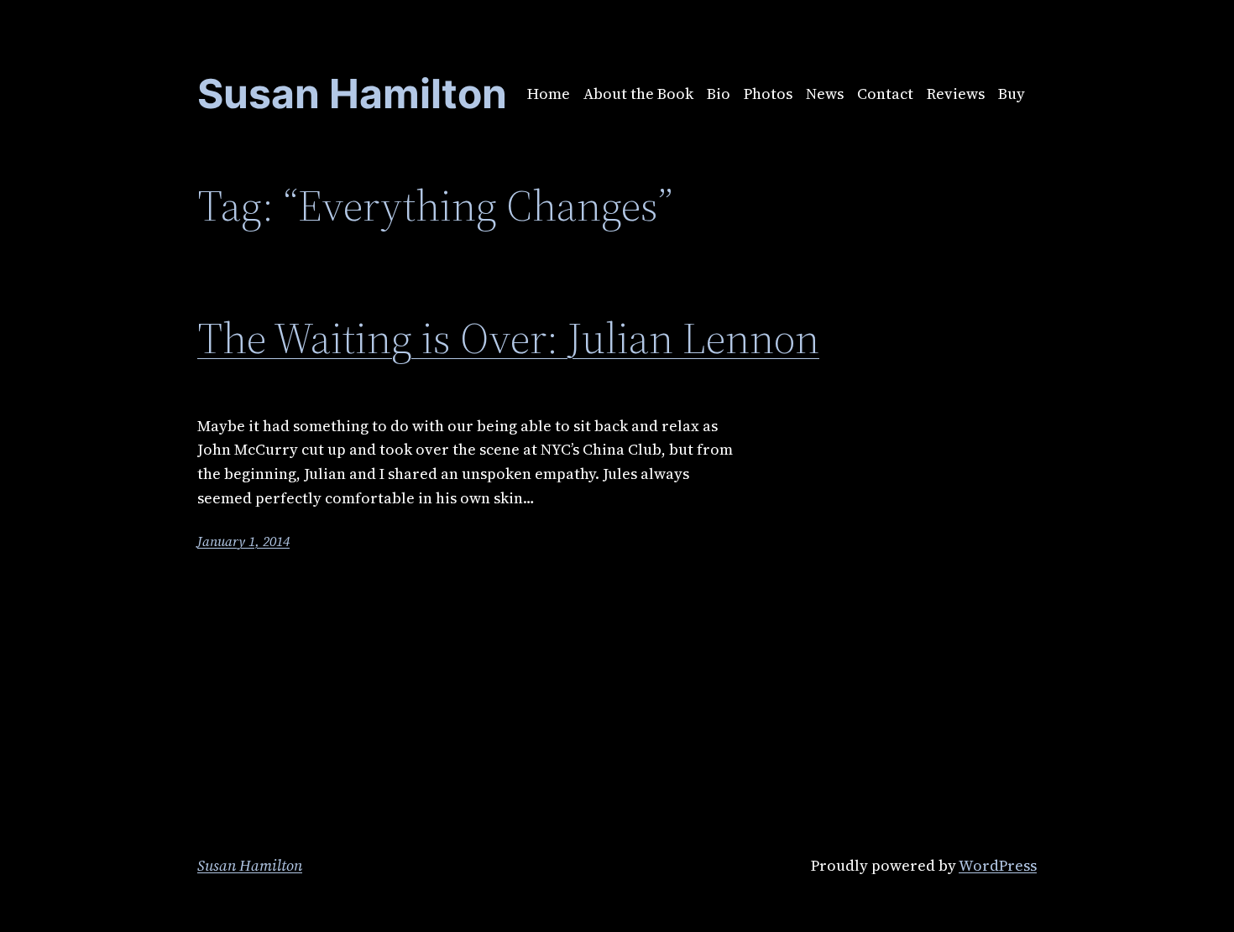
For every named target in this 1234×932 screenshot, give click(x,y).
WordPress (998, 865)
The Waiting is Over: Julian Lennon (508, 338)
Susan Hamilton (249, 865)
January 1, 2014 (243, 541)
